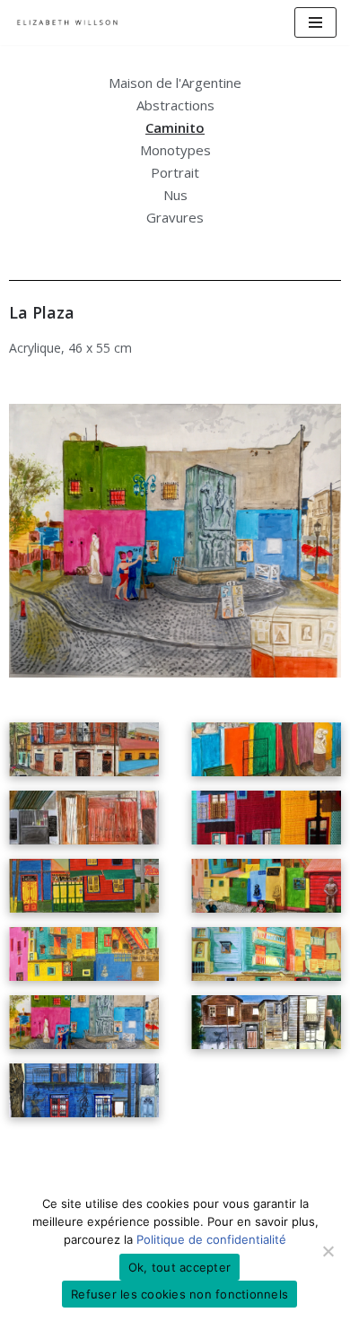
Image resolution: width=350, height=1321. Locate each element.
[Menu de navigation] (315, 22)
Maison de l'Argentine (175, 83)
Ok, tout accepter (179, 1267)
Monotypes (175, 150)
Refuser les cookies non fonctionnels (179, 1294)
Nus (175, 195)
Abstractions (175, 105)
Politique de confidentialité (211, 1239)
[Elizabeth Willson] (67, 22)
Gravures (175, 217)
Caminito (175, 127)
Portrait (175, 172)
